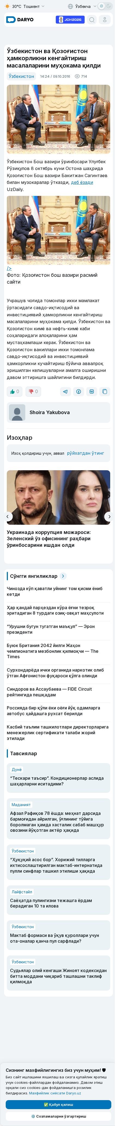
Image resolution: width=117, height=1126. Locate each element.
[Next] (109, 517)
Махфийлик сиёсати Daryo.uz (55, 1093)
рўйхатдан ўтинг (85, 453)
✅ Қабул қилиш (58, 1104)
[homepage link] (19, 20)
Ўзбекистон (21, 76)
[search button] (92, 19)
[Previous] (8, 516)
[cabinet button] (105, 19)
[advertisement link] (70, 19)
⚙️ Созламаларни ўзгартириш (58, 1116)
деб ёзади (82, 182)
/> (9, 268)
